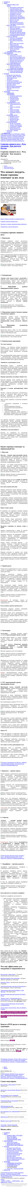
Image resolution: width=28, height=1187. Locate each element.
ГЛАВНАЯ (7, 1132)
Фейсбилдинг (4, 1117)
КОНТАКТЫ (16, 1181)
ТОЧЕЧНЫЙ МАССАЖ (13, 1164)
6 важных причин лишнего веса (9, 221)
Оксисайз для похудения (13, 1154)
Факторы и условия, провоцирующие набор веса (14, 224)
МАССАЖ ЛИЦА (11, 1136)
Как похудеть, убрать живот (8, 974)
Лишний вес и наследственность (9, 226)
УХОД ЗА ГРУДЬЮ (12, 1142)
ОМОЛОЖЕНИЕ (8, 1141)
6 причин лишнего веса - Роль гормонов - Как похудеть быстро (13, 146)
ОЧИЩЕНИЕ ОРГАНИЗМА (14, 1163)
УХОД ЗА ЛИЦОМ (12, 1138)
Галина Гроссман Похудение (14, 1153)
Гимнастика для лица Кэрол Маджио (10, 1090)
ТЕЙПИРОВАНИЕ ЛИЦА (14, 1139)
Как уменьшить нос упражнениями (10, 1111)
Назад (5, 1067)
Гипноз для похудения (13, 1160)
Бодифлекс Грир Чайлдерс (14, 1148)
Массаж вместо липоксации (14, 1157)
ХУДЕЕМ (6, 1146)
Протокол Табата (5, 982)
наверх (2, 1179)
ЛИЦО (5, 1134)
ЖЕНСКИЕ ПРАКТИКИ (13, 1143)
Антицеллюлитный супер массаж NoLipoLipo (13, 986)
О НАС (10, 1182)
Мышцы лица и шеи (6, 1121)
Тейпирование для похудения (14, 1150)
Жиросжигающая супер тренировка (10, 978)
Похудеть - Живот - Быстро (14, 1149)
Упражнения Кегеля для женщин (9, 1100)
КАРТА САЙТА (6, 1181)
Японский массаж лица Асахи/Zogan (7, 1106)
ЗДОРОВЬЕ (7, 1161)
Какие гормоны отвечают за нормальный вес (13, 219)
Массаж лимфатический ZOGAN (15, 1159)
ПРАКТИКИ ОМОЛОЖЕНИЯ (15, 1145)
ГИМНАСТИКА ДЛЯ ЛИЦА (15, 1135)
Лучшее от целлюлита (13, 1152)
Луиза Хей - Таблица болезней (15, 1168)
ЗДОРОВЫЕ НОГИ (12, 1166)
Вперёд (6, 1068)
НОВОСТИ (7, 1170)
